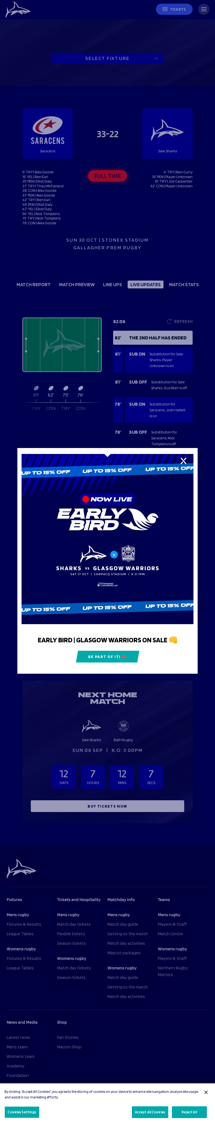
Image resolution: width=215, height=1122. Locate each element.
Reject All (189, 1112)
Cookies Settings (22, 1112)
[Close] (206, 1092)
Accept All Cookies (150, 1112)
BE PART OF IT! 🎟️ (107, 657)
